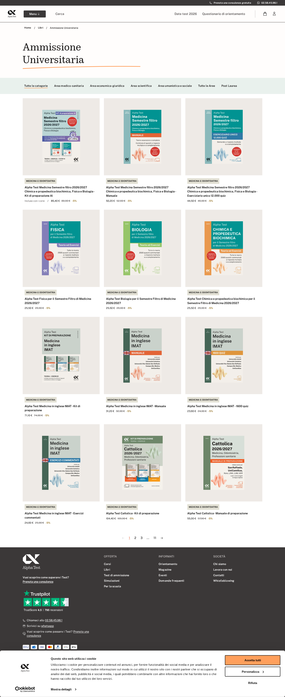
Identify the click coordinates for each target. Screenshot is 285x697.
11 (155, 538)
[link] (274, 14)
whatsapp (47, 625)
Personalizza (250, 671)
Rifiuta (252, 683)
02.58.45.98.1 (53, 620)
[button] (265, 14)
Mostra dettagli (61, 689)
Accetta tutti (252, 660)
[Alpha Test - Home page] (12, 14)
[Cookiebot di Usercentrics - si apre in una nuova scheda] (25, 689)
